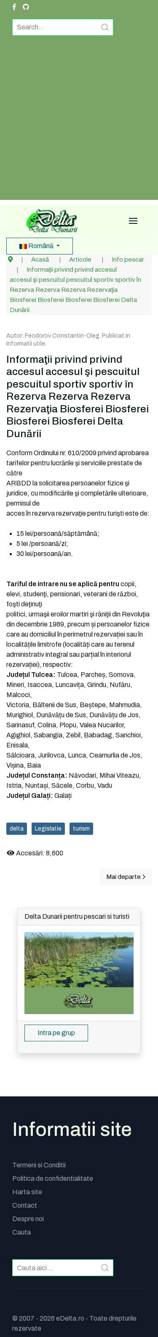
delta (17, 829)
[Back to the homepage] (49, 221)
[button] (133, 221)
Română (41, 245)
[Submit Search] (104, 27)
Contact (24, 1205)
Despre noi (28, 1218)
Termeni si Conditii (39, 1165)
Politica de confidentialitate (52, 1178)
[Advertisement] (79, 121)
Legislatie (48, 829)
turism (81, 829)
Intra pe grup (56, 1032)
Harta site (27, 1191)
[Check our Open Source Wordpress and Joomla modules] (26, 7)
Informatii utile (25, 344)
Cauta (21, 1232)
